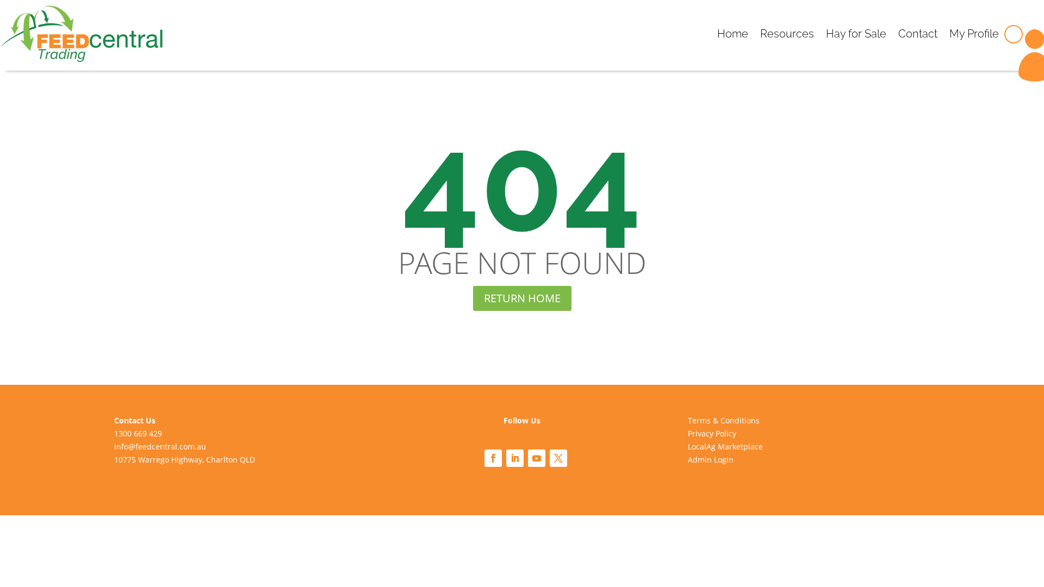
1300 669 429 (138, 433)
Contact (917, 33)
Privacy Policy (712, 433)
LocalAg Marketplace (725, 446)
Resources (787, 33)
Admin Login (711, 459)
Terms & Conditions (724, 420)
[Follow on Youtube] (536, 458)
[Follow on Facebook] (493, 458)
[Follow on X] (558, 458)
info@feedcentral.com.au (160, 446)
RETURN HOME (522, 298)
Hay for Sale (856, 33)
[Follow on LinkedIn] (515, 458)
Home (732, 33)
